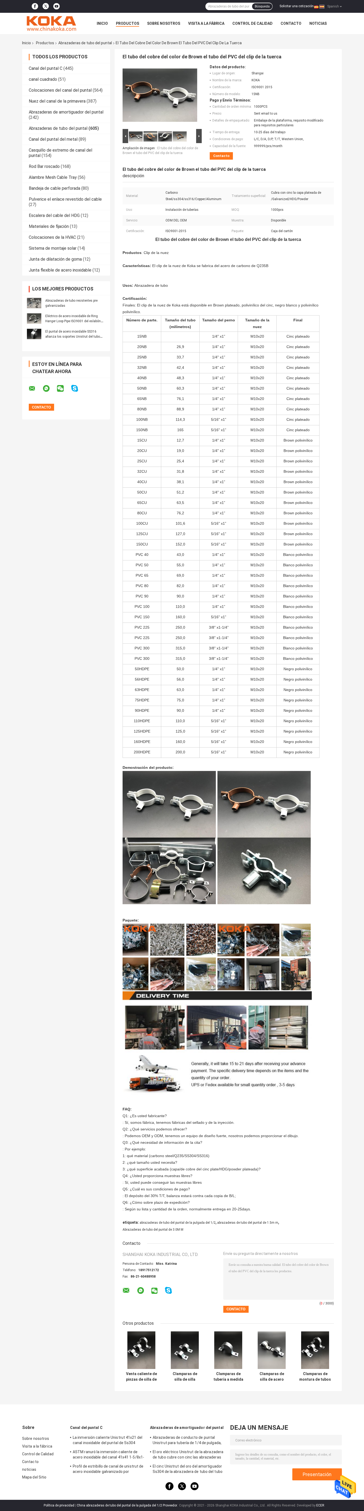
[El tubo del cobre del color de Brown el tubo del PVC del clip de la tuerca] (160, 96)
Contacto (291, 23)
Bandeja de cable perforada (54, 188)
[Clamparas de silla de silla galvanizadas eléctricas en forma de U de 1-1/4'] (185, 1350)
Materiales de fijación (49, 226)
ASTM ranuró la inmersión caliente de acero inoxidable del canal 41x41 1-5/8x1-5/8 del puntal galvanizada (108, 1455)
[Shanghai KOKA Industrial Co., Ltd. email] (35, 388)
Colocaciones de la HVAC (52, 237)
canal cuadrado (43, 79)
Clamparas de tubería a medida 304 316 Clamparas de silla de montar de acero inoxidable (228, 1377)
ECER (320, 1505)
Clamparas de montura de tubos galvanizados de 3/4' (315, 1377)
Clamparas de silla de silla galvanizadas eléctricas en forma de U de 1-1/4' (185, 1377)
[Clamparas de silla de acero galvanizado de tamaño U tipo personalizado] (271, 1350)
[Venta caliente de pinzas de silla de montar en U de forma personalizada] (141, 1350)
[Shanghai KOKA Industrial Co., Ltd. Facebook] (35, 6)
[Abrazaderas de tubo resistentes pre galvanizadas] (34, 303)
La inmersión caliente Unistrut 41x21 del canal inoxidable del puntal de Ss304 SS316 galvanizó (107, 1441)
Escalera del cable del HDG (54, 215)
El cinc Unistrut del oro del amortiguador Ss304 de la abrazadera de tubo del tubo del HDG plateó (188, 1469)
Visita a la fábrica (206, 23)
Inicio (102, 23)
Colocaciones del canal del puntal (60, 90)
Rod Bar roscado (44, 166)
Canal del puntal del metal (53, 139)
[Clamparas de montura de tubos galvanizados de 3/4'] (315, 1350)
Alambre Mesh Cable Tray (53, 177)
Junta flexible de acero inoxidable (60, 270)
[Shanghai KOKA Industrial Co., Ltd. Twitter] (46, 6)
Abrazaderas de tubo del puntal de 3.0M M (153, 1229)
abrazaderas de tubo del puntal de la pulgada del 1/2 (178, 1223)
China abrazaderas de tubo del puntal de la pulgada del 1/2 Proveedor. (128, 1505)
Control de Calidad (252, 23)
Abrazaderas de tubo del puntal (85, 43)
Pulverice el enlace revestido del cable (65, 199)
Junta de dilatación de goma (55, 259)
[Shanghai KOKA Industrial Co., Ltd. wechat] (63, 388)
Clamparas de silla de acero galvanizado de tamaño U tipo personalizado (271, 1377)
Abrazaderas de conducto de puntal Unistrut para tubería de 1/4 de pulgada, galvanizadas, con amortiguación (187, 1441)
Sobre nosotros (163, 23)
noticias (318, 23)
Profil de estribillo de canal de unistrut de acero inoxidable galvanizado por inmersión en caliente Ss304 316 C (108, 1469)
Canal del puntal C (45, 68)
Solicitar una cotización (297, 6)
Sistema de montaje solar (52, 248)
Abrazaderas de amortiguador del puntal (66, 112)
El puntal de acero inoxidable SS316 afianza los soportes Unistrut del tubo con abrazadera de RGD (72, 337)
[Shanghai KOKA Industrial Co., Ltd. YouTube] (56, 6)
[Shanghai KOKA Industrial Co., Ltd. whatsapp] (49, 388)
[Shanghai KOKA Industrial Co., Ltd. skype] (78, 388)
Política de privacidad (59, 1505)
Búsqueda (262, 6)
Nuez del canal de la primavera (57, 101)
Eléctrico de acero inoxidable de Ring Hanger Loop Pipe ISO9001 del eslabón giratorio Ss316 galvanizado (73, 321)
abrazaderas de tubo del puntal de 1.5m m (247, 1223)
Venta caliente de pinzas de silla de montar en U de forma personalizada (141, 1377)
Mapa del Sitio (34, 1477)
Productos (127, 23)
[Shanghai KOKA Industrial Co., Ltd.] (51, 23)
